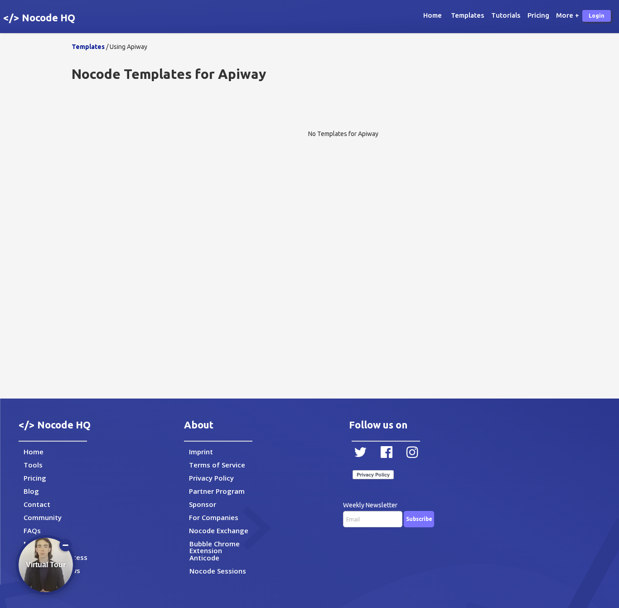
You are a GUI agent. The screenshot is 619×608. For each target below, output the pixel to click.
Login (596, 16)
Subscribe (419, 519)
